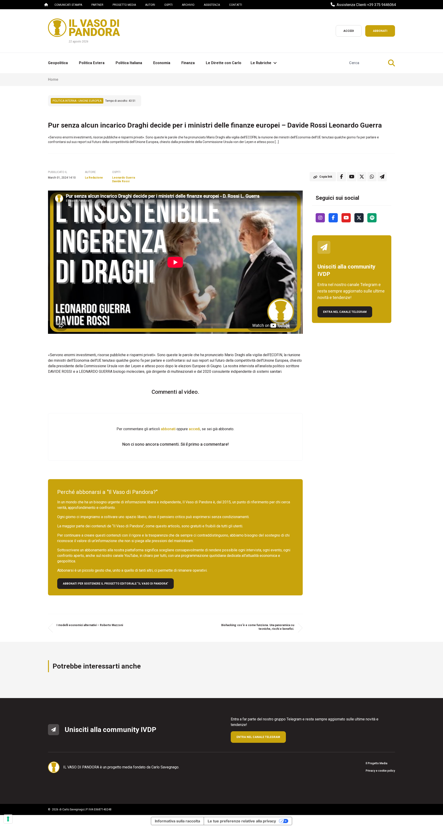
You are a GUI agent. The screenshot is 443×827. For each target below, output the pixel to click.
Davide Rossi (120, 181)
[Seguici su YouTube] (346, 217)
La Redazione (94, 177)
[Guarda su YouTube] (351, 176)
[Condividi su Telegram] (382, 176)
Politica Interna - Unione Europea (77, 100)
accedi (194, 429)
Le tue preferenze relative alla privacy (242, 821)
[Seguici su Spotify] (372, 217)
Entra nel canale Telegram (345, 311)
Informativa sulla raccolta (177, 821)
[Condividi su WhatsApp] (372, 176)
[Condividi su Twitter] (361, 176)
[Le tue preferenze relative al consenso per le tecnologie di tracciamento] (8, 819)
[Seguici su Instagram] (320, 217)
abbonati (168, 429)
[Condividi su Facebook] (341, 176)
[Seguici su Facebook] (333, 217)
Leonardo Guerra (123, 177)
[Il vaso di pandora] (84, 27)
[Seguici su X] (359, 217)
